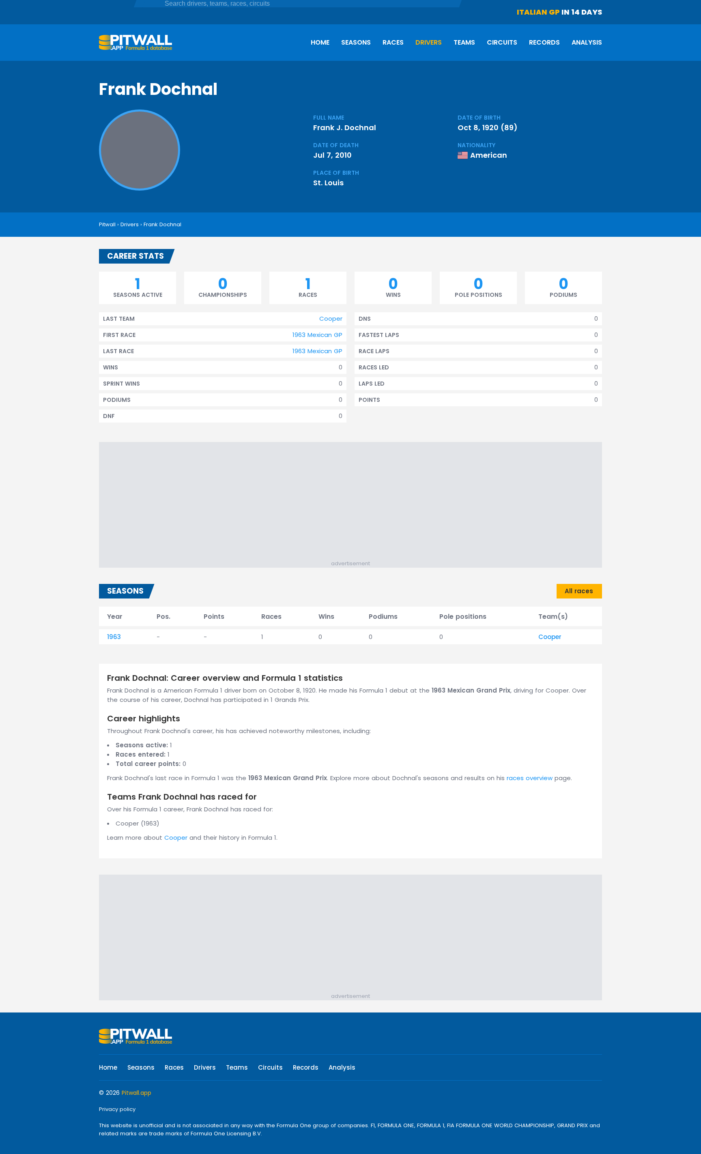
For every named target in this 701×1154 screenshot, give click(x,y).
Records (544, 42)
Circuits (502, 42)
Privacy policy (117, 1109)
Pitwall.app (136, 1093)
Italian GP (538, 12)
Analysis (587, 42)
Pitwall (107, 224)
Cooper (330, 318)
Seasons (356, 42)
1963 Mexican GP (317, 334)
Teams (464, 42)
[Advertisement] (354, 503)
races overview (530, 778)
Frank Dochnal (162, 224)
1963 (114, 637)
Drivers (428, 42)
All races (579, 591)
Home (320, 42)
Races (393, 42)
